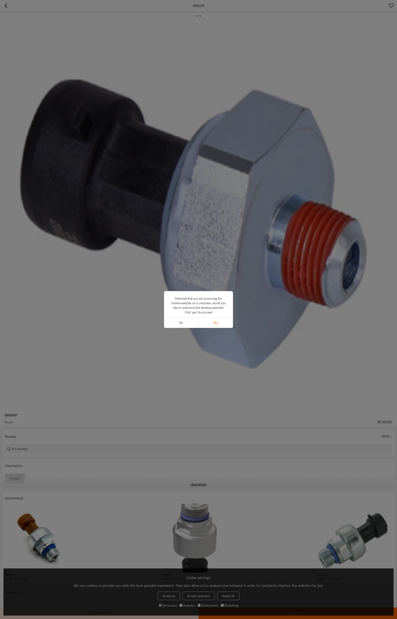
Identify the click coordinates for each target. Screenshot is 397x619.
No (181, 322)
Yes (215, 322)
